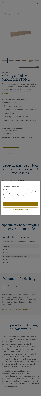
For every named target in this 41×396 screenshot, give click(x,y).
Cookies (6, 198)
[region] (20, 198)
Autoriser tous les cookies (20, 204)
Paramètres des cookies (20, 209)
